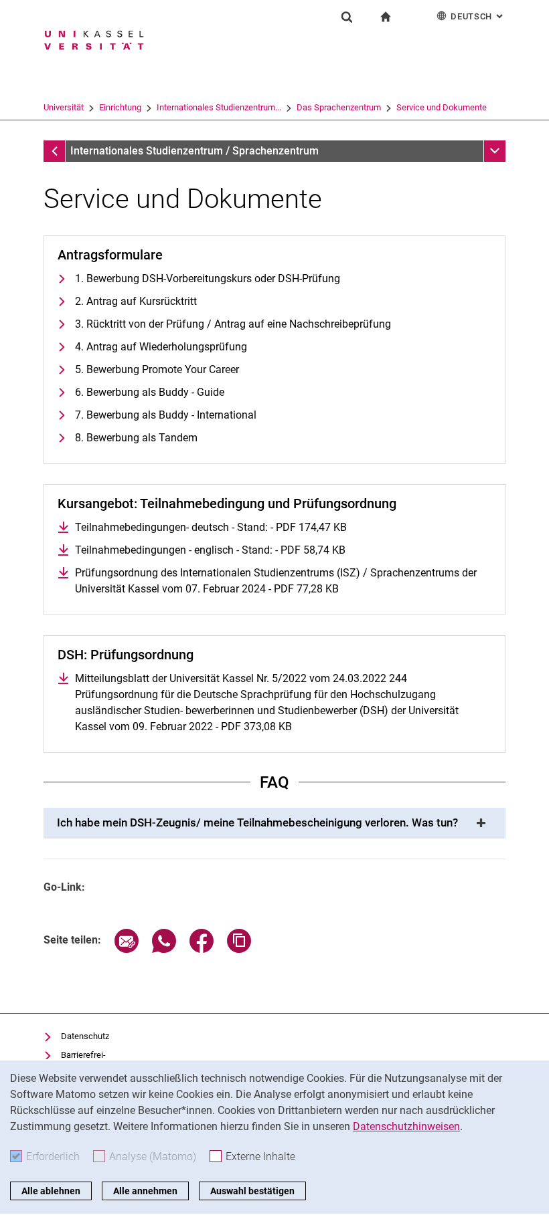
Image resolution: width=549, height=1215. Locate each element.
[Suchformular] (347, 16)
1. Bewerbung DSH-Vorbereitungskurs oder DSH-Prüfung (207, 278)
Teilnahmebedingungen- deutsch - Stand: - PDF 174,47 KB (211, 527)
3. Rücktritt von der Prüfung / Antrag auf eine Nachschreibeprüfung (233, 324)
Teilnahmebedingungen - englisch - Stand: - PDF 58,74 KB (210, 550)
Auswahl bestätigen (252, 1191)
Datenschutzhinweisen (406, 1126)
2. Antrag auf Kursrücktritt (136, 301)
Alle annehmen (145, 1191)
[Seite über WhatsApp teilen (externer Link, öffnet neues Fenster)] (164, 949)
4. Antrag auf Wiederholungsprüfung (161, 346)
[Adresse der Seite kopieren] (239, 949)
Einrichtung (120, 107)
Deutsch (478, 16)
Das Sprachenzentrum (339, 107)
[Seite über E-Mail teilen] (126, 949)
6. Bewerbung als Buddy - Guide (149, 392)
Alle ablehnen (50, 1191)
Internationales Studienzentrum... (219, 107)
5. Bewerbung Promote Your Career (157, 369)
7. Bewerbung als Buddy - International (165, 415)
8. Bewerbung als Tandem (136, 437)
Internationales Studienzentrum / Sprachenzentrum (194, 150)
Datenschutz (85, 1036)
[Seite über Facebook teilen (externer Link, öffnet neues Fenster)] (201, 949)
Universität (64, 107)
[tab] (274, 823)
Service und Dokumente (441, 107)
